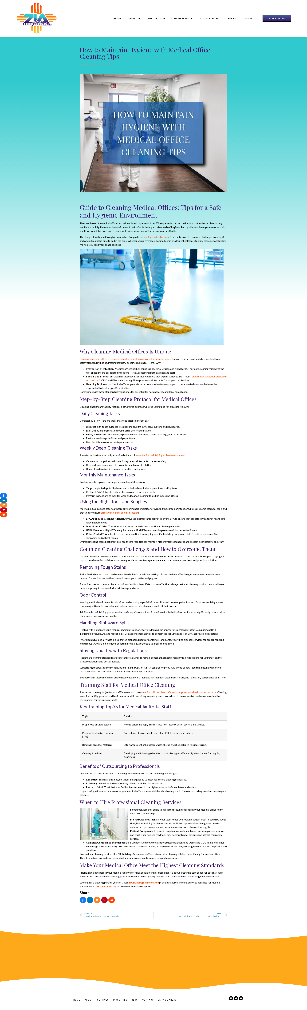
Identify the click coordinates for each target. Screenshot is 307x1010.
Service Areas (167, 1000)
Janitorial (154, 18)
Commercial (180, 18)
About (132, 18)
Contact (248, 18)
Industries (207, 18)
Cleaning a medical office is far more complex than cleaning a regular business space (125, 358)
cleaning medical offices (155, 236)
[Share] (83, 900)
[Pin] (104, 900)
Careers (230, 18)
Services (103, 1000)
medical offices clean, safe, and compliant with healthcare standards (179, 692)
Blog (135, 1000)
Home (117, 18)
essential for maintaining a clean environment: (160, 455)
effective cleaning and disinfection (119, 512)
